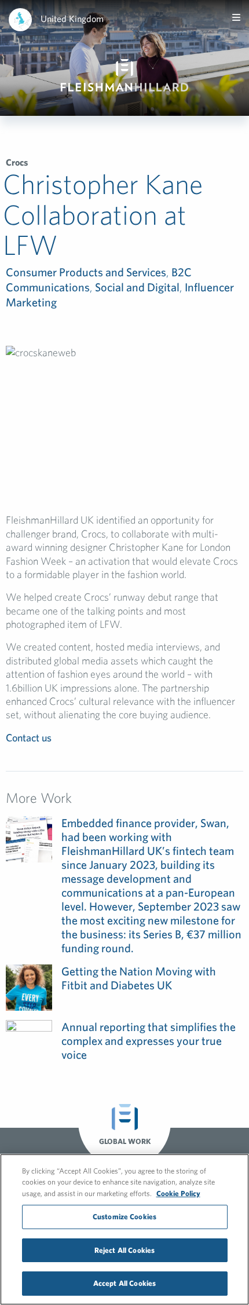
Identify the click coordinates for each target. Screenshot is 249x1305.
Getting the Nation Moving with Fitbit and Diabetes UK (138, 978)
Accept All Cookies (124, 1283)
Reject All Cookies (124, 1250)
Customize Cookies (124, 1216)
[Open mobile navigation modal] (236, 17)
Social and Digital (137, 287)
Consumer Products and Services (86, 272)
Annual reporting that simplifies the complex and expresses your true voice (148, 1040)
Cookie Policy (178, 1193)
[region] (124, 1229)
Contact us (29, 738)
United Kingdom (72, 18)
